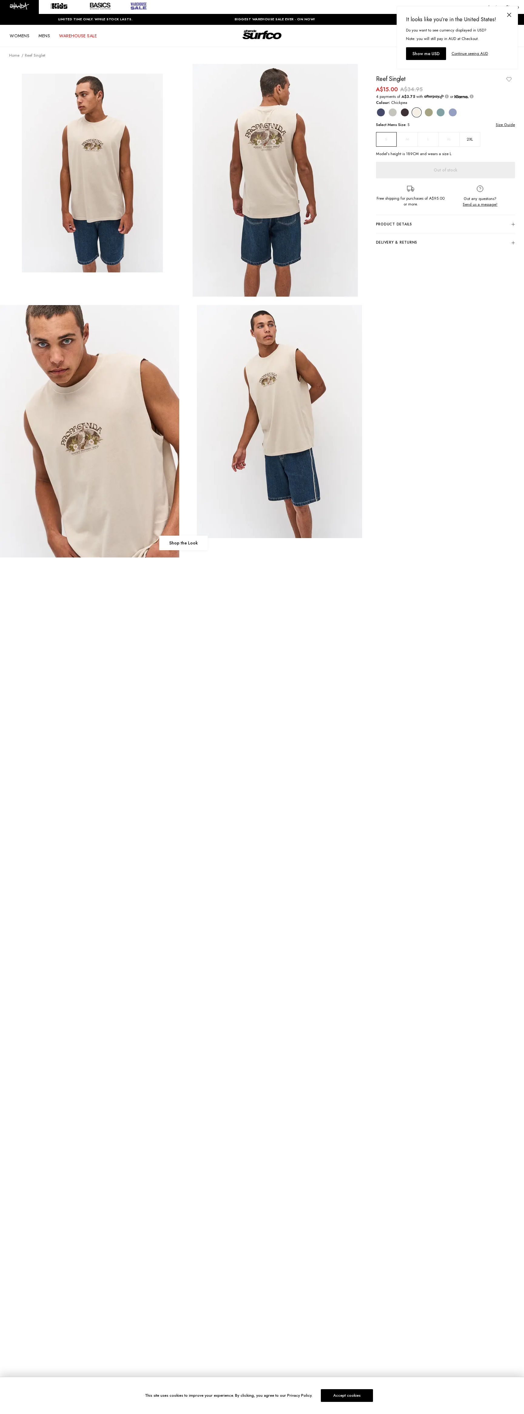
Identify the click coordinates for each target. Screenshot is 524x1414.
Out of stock (445, 170)
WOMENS (19, 36)
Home (14, 55)
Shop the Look (183, 543)
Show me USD (426, 54)
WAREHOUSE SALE (78, 36)
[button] (19, 7)
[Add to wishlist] (509, 79)
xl (449, 139)
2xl (470, 139)
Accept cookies (347, 1395)
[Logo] (262, 40)
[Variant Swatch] (380, 112)
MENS (44, 36)
